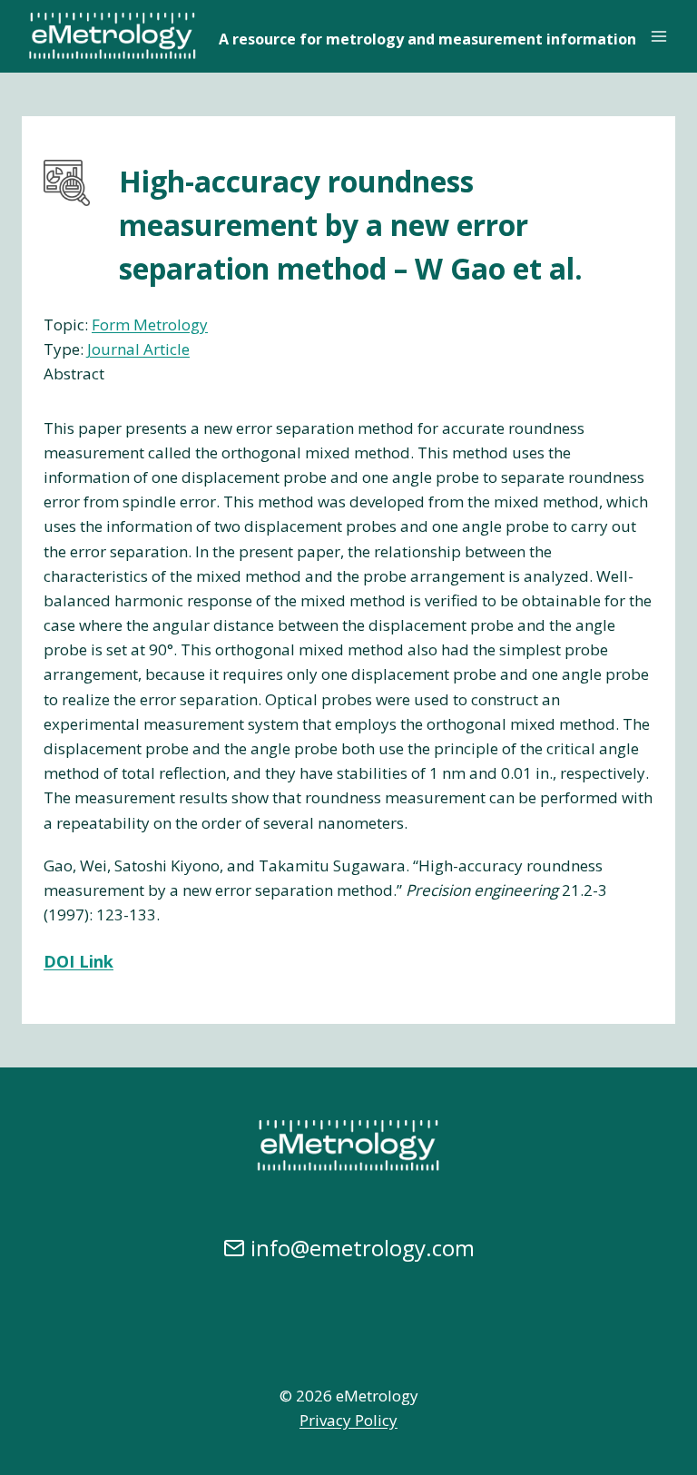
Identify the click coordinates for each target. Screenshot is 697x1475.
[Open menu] (658, 36)
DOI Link (78, 961)
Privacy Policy (348, 1420)
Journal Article (138, 349)
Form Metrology (150, 324)
